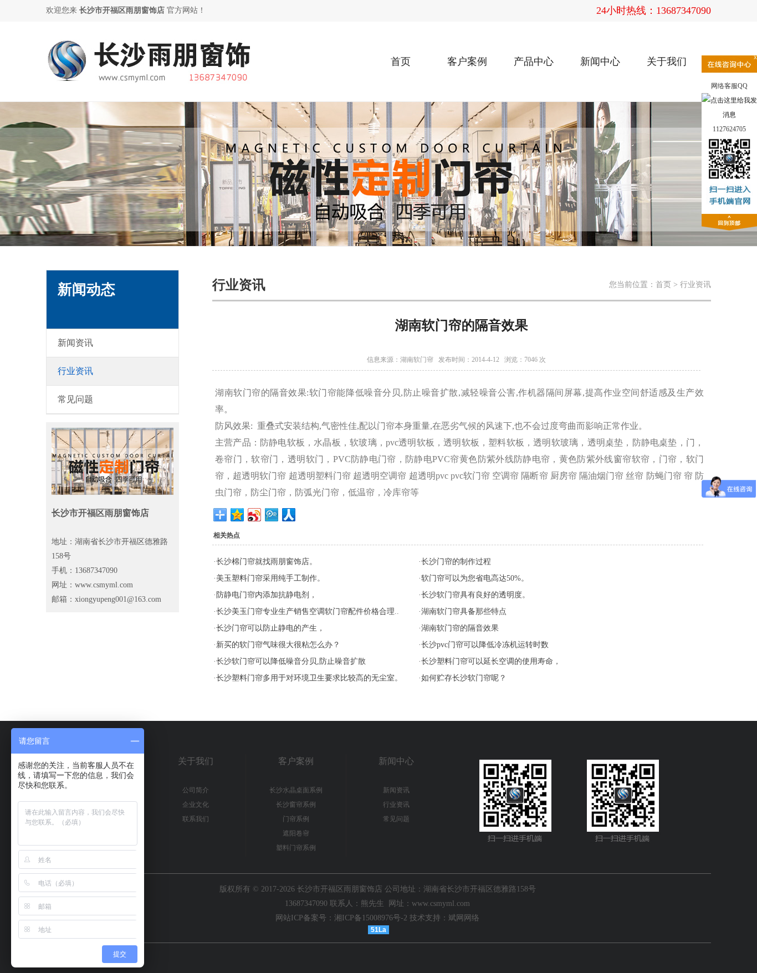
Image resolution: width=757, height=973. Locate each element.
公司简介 (195, 790)
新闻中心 (600, 61)
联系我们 (195, 819)
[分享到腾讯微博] (272, 514)
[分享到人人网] (289, 514)
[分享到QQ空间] (237, 514)
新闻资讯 (396, 790)
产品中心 (534, 61)
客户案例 (467, 61)
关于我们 (667, 61)
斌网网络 (463, 918)
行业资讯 (396, 804)
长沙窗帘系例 (296, 804)
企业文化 (195, 804)
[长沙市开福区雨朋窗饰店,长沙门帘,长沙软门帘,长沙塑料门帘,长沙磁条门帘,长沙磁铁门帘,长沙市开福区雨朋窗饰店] (196, 28)
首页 (401, 61)
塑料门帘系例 (296, 848)
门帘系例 (296, 819)
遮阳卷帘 (296, 833)
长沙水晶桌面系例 (296, 790)
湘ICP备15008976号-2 (370, 918)
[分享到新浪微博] (255, 514)
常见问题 (396, 819)
